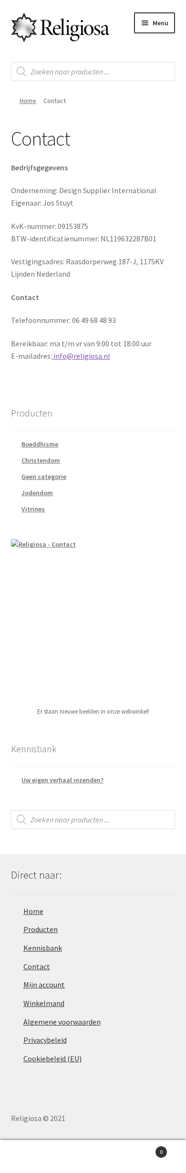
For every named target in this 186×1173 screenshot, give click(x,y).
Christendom (40, 460)
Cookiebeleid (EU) (52, 1058)
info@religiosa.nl (81, 356)
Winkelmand (43, 1003)
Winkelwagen (143, 1148)
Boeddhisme (39, 444)
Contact (36, 966)
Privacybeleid (45, 1040)
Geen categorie (43, 476)
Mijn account (44, 984)
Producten (40, 929)
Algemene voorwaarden (62, 1022)
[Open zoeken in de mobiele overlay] (93, 71)
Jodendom (37, 492)
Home (28, 100)
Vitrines (33, 509)
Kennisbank (42, 948)
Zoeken (93, 1157)
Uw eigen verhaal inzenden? (62, 780)
